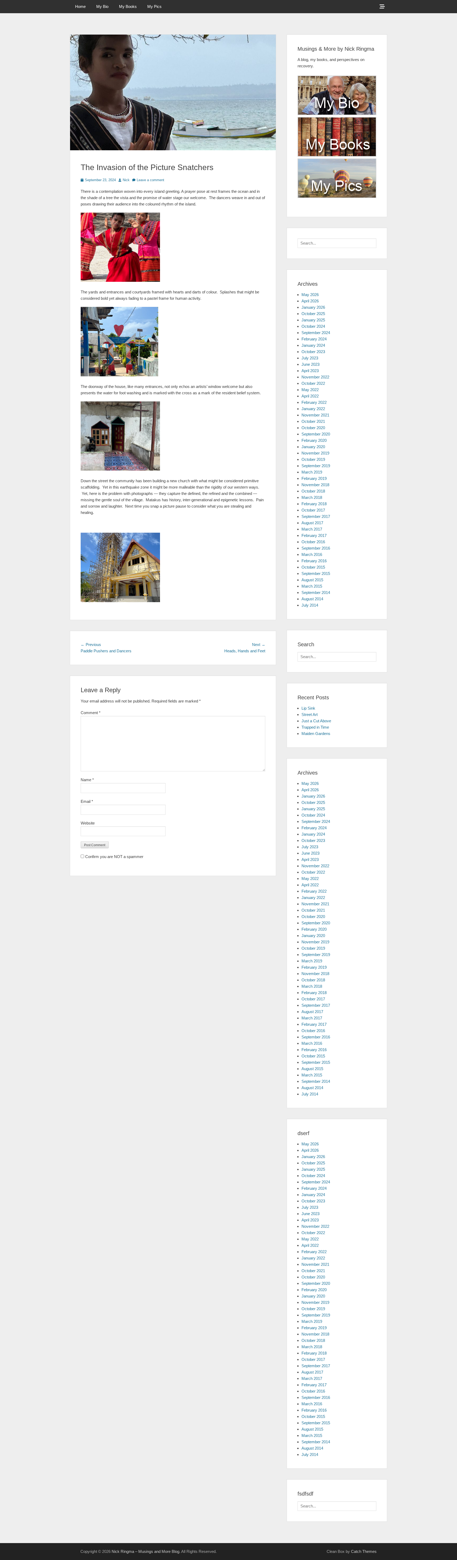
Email (87, 801)
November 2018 (315, 484)
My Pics (154, 6)
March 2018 (311, 497)
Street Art (309, 714)
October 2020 (313, 427)
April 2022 (310, 396)
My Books (128, 6)
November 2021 (315, 415)
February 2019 (314, 478)
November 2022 (315, 377)
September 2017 (315, 516)
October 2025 (313, 313)
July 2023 (309, 358)
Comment (90, 712)
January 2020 (313, 446)
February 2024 (314, 339)
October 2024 (313, 326)
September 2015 (315, 573)
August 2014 (312, 599)
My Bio (102, 6)
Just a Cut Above (316, 721)
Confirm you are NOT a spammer (113, 856)
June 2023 (310, 364)
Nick (126, 180)
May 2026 (310, 294)
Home (80, 6)
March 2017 (311, 529)
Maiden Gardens (315, 733)
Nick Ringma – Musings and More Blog (145, 1551)
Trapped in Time (315, 727)
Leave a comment (150, 180)
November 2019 (315, 453)
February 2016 (314, 561)
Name (87, 779)
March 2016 (311, 554)
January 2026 (313, 307)
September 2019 (315, 465)
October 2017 (313, 510)
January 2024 (313, 345)
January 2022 (313, 408)
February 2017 (314, 535)
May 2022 (310, 389)
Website (88, 823)
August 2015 (312, 580)
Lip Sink (308, 708)
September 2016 (315, 548)
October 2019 (313, 459)
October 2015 (313, 567)
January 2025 (313, 320)
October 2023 (313, 351)
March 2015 (311, 586)
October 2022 (313, 383)
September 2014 (315, 592)
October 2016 (313, 542)
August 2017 (312, 523)
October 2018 (313, 491)
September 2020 (315, 434)
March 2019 (311, 472)
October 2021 (313, 421)
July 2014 (309, 605)
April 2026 (310, 301)
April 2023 (310, 370)
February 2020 (314, 440)
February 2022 (314, 402)
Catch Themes (364, 1551)
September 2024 (315, 332)
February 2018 (314, 504)
